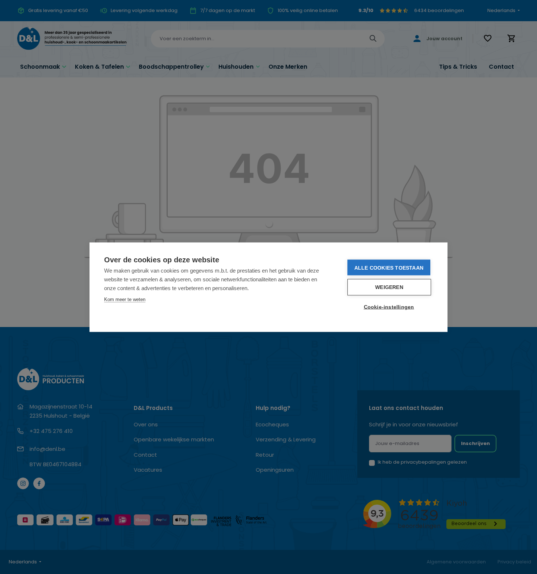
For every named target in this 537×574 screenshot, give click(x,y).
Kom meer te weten (124, 299)
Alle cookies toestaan (388, 267)
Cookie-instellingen (389, 306)
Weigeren (389, 287)
